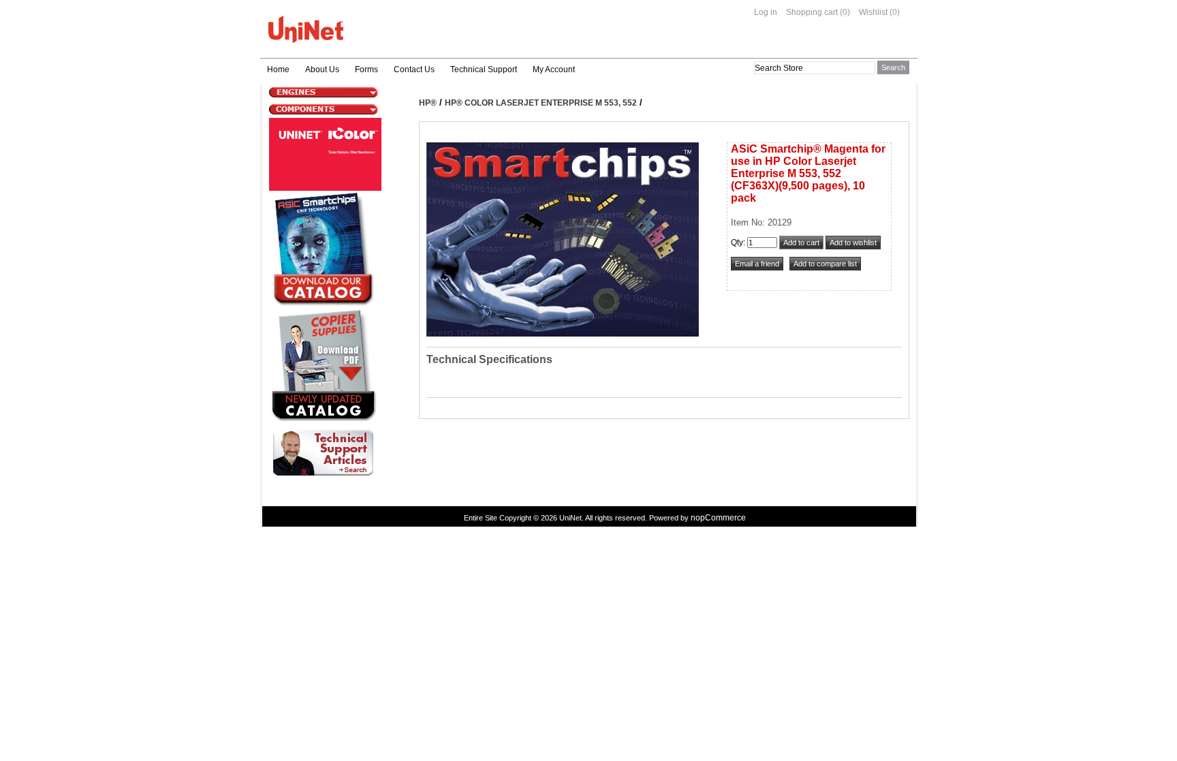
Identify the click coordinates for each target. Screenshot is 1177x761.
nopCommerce (718, 518)
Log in (765, 12)
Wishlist (873, 12)
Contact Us (414, 69)
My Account (554, 69)
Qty (737, 242)
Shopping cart (812, 12)
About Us (322, 69)
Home (278, 69)
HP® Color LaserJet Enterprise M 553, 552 (541, 103)
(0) (845, 12)
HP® (428, 103)
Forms (366, 69)
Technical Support (483, 69)
